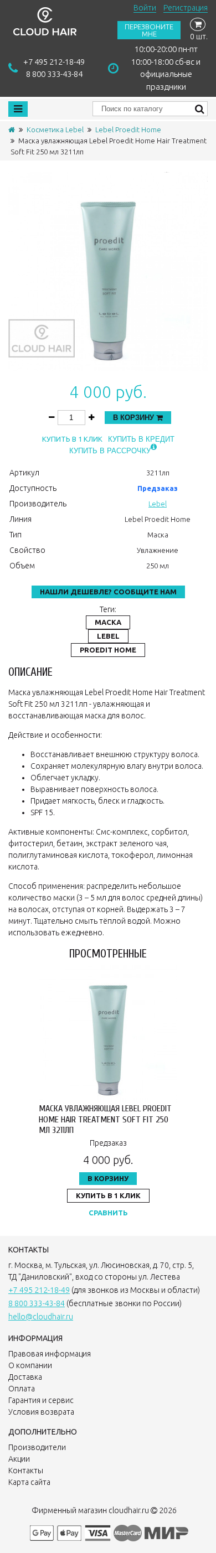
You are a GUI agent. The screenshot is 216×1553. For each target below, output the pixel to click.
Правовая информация (49, 1353)
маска (108, 622)
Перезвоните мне (149, 30)
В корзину (134, 417)
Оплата (21, 1388)
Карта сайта (29, 1482)
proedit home (108, 650)
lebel (108, 636)
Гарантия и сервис (41, 1400)
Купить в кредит (141, 439)
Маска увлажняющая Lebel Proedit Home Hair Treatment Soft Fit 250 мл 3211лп (105, 1119)
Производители (37, 1447)
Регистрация (185, 7)
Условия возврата (41, 1411)
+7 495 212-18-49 (54, 61)
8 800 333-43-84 (54, 74)
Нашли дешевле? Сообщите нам (108, 592)
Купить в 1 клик (72, 439)
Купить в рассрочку (110, 450)
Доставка (25, 1377)
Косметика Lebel (55, 129)
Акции (19, 1458)
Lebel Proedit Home (128, 129)
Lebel (157, 504)
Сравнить (108, 1212)
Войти (144, 7)
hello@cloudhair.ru (40, 1316)
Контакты (25, 1470)
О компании (30, 1365)
